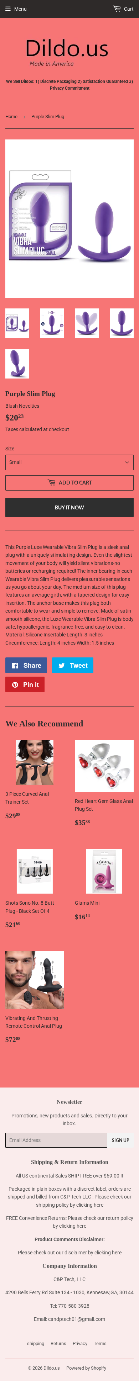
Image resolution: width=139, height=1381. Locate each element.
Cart (128, 9)
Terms (100, 1343)
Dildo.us (51, 1368)
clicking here (89, 1205)
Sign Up (120, 1140)
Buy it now (69, 507)
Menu (20, 9)
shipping (35, 1343)
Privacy (80, 1343)
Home (11, 116)
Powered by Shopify (86, 1368)
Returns (58, 1343)
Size (9, 448)
